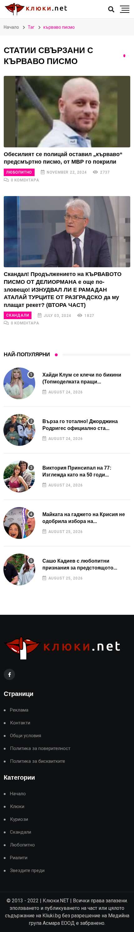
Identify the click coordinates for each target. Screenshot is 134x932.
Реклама (19, 710)
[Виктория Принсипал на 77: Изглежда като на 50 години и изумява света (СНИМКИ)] (19, 476)
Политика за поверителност (40, 748)
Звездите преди (27, 870)
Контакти (20, 723)
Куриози (19, 819)
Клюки (17, 806)
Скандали (17, 315)
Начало (11, 27)
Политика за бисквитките (37, 761)
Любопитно (19, 172)
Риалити (18, 858)
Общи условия (25, 735)
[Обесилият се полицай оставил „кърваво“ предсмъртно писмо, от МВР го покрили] (67, 111)
